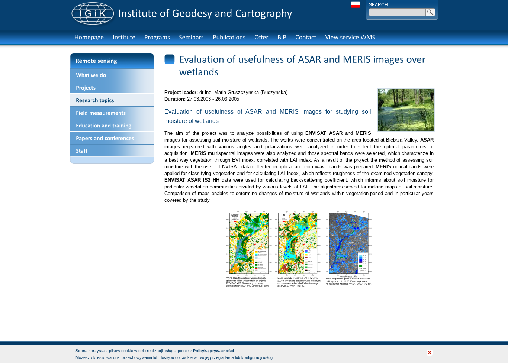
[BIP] (282, 37)
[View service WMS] (350, 37)
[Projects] (112, 87)
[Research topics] (112, 100)
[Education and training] (112, 125)
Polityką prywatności (213, 351)
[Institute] (124, 37)
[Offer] (261, 37)
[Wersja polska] (355, 4)
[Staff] (112, 150)
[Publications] (229, 37)
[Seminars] (191, 37)
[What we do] (112, 75)
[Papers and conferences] (112, 138)
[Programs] (157, 37)
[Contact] (306, 37)
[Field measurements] (112, 113)
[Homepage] (89, 37)
